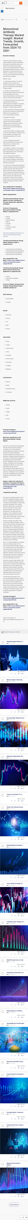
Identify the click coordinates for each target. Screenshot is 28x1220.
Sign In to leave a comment (12, 632)
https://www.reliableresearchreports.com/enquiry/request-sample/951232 (14, 262)
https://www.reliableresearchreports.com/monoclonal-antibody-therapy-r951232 (13, 234)
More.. (22, 673)
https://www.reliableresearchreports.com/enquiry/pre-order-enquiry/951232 (14, 486)
